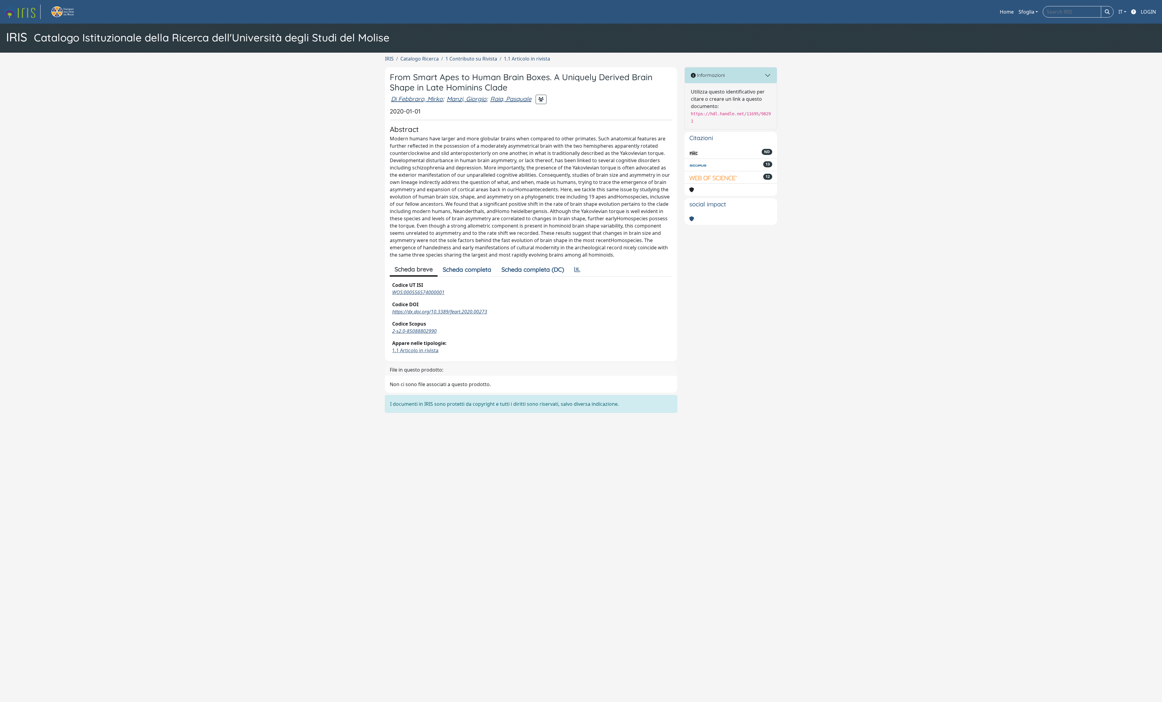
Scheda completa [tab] (467, 269)
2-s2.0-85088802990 (414, 331)
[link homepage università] (69, 12)
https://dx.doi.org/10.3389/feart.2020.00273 (439, 311)
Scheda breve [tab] (414, 269)
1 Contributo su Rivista (471, 58)
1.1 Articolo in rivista (527, 58)
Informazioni (710, 75)
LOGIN (1148, 11)
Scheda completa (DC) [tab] (532, 269)
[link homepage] (22, 12)
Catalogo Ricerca (419, 58)
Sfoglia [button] (1026, 11)
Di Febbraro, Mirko (417, 99)
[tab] (577, 269)
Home (1007, 11)
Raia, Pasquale (510, 99)
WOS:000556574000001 (418, 292)
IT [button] (1120, 11)
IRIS (389, 58)
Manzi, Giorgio (466, 99)
